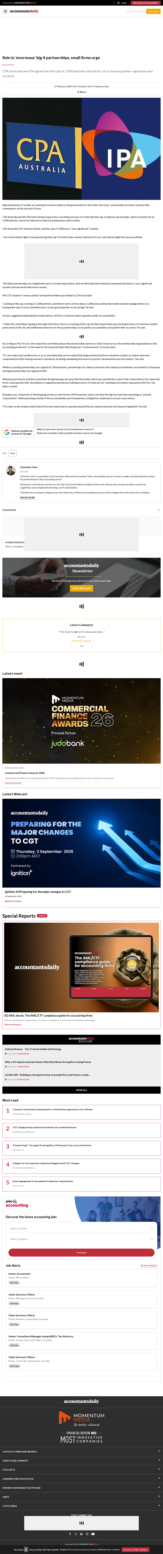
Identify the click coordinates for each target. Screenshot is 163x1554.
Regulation (8, 65)
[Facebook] (70, 1534)
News (12, 453)
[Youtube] (93, 1534)
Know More (27, 497)
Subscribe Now (81, 588)
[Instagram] (87, 1534)
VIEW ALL (81, 1089)
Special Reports (24, 916)
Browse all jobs (149, 1265)
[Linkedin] (81, 1534)
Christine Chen (84, 86)
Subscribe (153, 11)
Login (124, 2)
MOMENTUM (25, 2)
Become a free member (146, 2)
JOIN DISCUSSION (81, 641)
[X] (75, 1534)
